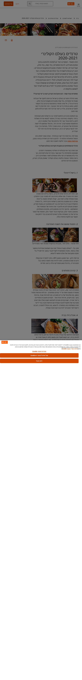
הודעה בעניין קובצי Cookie (70, 349)
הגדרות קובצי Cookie (39, 351)
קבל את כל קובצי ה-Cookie (39, 355)
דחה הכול (39, 361)
